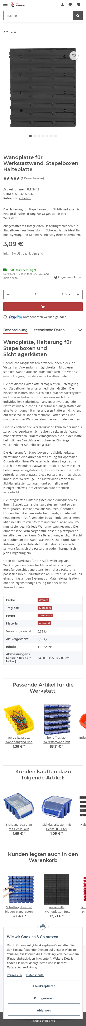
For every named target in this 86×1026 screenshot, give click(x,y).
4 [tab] (43, 136)
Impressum (14, 975)
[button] (62, 4)
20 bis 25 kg (45, 607)
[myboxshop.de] (18, 4)
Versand (37, 253)
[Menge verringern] (8, 294)
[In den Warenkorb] (6, 45)
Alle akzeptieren (43, 986)
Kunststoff (44, 623)
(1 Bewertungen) (32, 178)
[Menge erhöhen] (77, 294)
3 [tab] (39, 136)
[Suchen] (78, 15)
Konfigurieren (44, 998)
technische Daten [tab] (49, 330)
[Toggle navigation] (5, 2)
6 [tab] (51, 136)
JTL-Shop (50, 1020)
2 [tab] (34, 136)
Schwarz (43, 599)
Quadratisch (45, 615)
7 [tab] (55, 136)
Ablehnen (44, 1010)
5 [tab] (47, 136)
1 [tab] (30, 136)
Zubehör (25, 198)
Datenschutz (35, 975)
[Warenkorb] (78, 4)
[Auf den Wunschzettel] (73, 55)
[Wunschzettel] (70, 4)
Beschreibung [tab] (15, 330)
